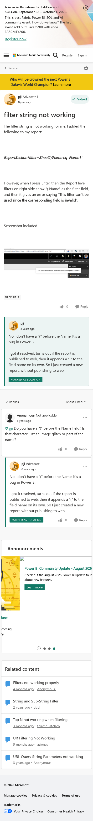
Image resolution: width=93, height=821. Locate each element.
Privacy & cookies (44, 795)
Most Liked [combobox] (76, 401)
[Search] (55, 55)
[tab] (44, 648)
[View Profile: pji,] (13, 325)
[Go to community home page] (31, 55)
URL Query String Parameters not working (48, 756)
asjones (42, 744)
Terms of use (71, 795)
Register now (15, 38)
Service (13, 68)
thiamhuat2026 (48, 726)
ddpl (37, 707)
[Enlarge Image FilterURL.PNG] (46, 263)
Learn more (62, 84)
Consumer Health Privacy (65, 811)
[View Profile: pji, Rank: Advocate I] (10, 99)
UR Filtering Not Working (34, 738)
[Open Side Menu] (6, 55)
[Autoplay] (38, 648)
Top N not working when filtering (40, 719)
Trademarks (12, 805)
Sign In (82, 55)
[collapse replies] (46, 411)
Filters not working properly (36, 682)
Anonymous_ (46, 689)
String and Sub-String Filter (35, 701)
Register (68, 55)
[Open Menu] (86, 68)
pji (19, 96)
